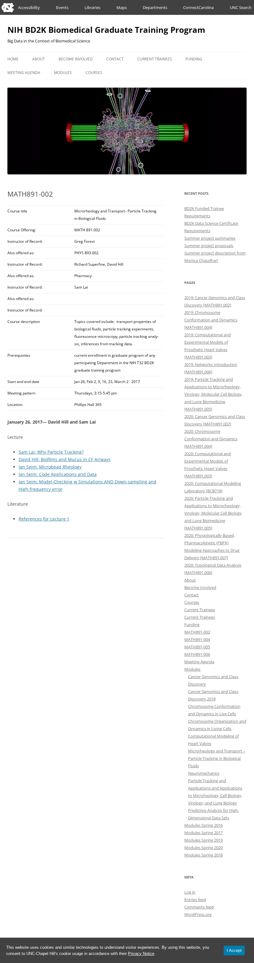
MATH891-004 (197, 639)
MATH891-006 (197, 654)
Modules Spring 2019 (203, 840)
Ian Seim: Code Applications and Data (58, 474)
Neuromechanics (203, 773)
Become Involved (76, 59)
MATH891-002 (197, 632)
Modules (63, 72)
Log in (189, 892)
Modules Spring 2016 (203, 825)
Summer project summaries (209, 238)
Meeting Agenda (23, 72)
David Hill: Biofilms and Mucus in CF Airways (65, 459)
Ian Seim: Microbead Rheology (50, 467)
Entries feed (195, 899)
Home (13, 59)
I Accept (234, 950)
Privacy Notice (141, 953)
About (38, 59)
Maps (121, 7)
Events (62, 7)
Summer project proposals (208, 245)
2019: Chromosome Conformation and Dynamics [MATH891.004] (210, 320)
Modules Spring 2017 (203, 832)
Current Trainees (154, 59)
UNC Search (241, 7)
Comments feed (199, 907)
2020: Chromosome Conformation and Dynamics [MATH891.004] (210, 439)
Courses (93, 72)
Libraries (92, 7)
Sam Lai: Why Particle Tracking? (51, 452)
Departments (155, 7)
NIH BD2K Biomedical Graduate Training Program (106, 29)
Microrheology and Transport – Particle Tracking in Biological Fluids (216, 758)
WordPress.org (198, 914)
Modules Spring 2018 (203, 855)
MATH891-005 (197, 647)
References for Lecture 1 (44, 519)
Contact (115, 59)
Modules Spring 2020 (203, 847)
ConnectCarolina (198, 7)
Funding (194, 59)
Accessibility (29, 7)
